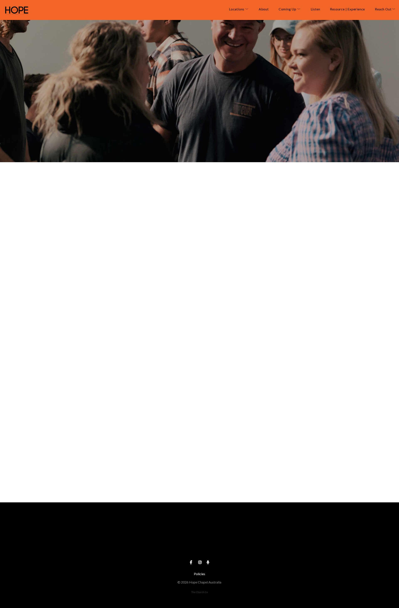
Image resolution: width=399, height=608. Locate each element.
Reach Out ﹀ (385, 9)
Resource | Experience (347, 9)
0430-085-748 (120, 548)
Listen (315, 9)
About (264, 9)
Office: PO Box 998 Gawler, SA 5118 (199, 548)
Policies (199, 574)
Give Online (278, 548)
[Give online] (279, 525)
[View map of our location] (199, 525)
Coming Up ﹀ (290, 9)
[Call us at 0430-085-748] (120, 525)
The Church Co (199, 592)
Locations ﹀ (239, 9)
